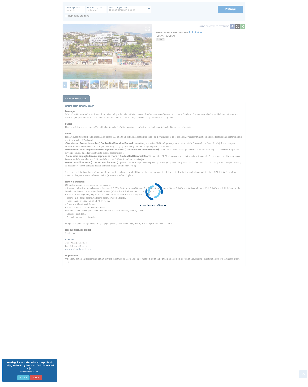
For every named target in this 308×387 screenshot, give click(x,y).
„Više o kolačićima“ (30, 372)
